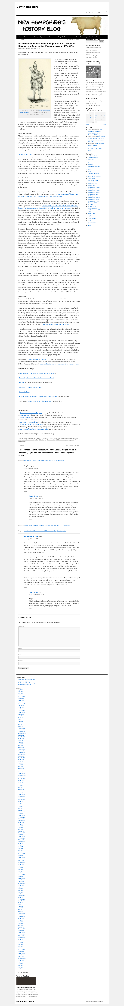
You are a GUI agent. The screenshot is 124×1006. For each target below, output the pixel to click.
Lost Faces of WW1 (92, 175)
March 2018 (21, 789)
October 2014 (21, 860)
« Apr (87, 124)
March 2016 (21, 831)
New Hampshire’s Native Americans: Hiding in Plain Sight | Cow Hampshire (44, 460)
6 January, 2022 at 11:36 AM (36, 594)
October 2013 (21, 881)
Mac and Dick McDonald (73, 39)
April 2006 (20, 967)
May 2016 (20, 827)
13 (104, 115)
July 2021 (20, 719)
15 (90, 117)
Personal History (92, 213)
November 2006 (21, 955)
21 (87, 120)
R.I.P (89, 217)
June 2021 (20, 721)
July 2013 (20, 887)
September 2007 (21, 937)
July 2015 (20, 845)
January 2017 (21, 813)
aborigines (60, 438)
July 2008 (20, 920)
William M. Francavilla (93, 133)
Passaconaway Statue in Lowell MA (30, 387)
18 (98, 117)
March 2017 (21, 810)
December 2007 (21, 932)
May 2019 (20, 765)
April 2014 (20, 871)
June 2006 (20, 963)
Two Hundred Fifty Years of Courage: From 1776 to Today (96, 148)
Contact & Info (28, 37)
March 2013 (21, 894)
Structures (90, 224)
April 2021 (20, 724)
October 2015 (21, 840)
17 (95, 117)
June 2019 (20, 763)
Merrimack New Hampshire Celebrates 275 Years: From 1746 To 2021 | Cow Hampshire (47, 525)
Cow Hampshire (27, 6)
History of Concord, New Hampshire (31, 424)
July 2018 (20, 782)
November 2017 (21, 796)
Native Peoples (35, 438)
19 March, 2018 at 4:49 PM (36, 498)
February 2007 (21, 949)
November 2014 (21, 859)
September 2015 (21, 841)
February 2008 (21, 929)
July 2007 (20, 941)
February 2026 (21, 696)
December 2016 (21, 815)
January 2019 (21, 771)
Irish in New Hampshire (93, 173)
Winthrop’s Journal (26, 417)
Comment (21, 626)
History (89, 168)
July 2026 (20, 689)
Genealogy (90, 164)
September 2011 (21, 901)
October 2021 (21, 714)
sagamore (71, 440)
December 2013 (21, 878)
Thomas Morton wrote (25, 154)
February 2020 (21, 749)
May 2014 (20, 869)
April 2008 (20, 925)
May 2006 (20, 965)
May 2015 (20, 848)
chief (19, 440)
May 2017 (20, 806)
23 (93, 120)
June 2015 (20, 847)
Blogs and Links (48, 37)
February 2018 (21, 791)
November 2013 (21, 880)
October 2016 (21, 819)
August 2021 (21, 717)
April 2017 (20, 808)
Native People (42, 440)
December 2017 (21, 794)
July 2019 (20, 761)
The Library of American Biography (31, 413)
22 (90, 120)
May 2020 (20, 744)
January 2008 (21, 930)
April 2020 (20, 745)
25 (98, 120)
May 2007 (20, 944)
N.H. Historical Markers (93, 182)
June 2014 (20, 867)
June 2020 (20, 742)
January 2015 (21, 855)
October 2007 (21, 935)
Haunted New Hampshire (93, 166)
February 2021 (21, 728)
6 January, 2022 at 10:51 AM (31, 539)
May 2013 (20, 890)
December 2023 (21, 703)
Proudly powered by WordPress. (95, 1001)
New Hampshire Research (96, 37)
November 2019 (21, 754)
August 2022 (21, 707)
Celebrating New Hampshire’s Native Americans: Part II (36, 378)
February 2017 (21, 812)
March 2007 (21, 948)
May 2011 (20, 908)
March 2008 (21, 927)
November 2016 (21, 817)
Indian (28, 440)
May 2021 (20, 723)
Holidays (90, 169)
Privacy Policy (38, 37)
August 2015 (21, 843)
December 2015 (21, 836)
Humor (89, 171)
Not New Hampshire (92, 208)
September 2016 (21, 820)
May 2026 (20, 691)
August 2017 (21, 801)
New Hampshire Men (45, 438)
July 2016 (20, 824)
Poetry (89, 215)
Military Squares (91, 178)
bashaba (75, 438)
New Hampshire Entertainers (94, 189)
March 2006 (21, 969)
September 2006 (21, 958)
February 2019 (21, 770)
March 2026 (21, 695)
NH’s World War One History (79, 37)
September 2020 (21, 737)
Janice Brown (36, 48)
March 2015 (21, 852)
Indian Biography (25, 415)
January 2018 (21, 792)
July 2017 (20, 803)
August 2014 (21, 864)
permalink (23, 441)
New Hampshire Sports (93, 199)
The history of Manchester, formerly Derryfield (34, 429)
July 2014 (20, 866)
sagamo (66, 440)
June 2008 (20, 922)
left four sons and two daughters (37, 359)
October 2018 (21, 777)
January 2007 (21, 951)
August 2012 (21, 897)
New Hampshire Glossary (94, 190)
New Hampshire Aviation (93, 187)
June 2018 (20, 784)
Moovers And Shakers (93, 180)
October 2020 (21, 735)
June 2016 (20, 826)
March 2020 (21, 747)
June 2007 (20, 942)
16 (93, 117)
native (36, 440)
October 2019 (21, 756)
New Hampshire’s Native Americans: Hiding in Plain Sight (37, 373)
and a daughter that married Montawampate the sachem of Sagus (59, 364)
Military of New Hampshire (94, 176)
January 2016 (21, 834)
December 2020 (21, 731)
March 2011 (21, 911)
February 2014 (21, 874)
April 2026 (20, 693)
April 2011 (20, 909)
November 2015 (21, 838)
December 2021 (21, 712)
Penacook (61, 440)
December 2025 (21, 700)
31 (95, 122)
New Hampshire (51, 440)
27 (104, 120)
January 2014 (21, 876)
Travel (89, 225)
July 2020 (20, 740)
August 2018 (21, 780)
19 (101, 117)
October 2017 (21, 798)
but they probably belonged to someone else (56, 324)
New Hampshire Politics (93, 196)
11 (98, 115)
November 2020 (21, 733)
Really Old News (92, 218)
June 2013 (20, 888)
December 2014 (21, 857)
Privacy (31, 1001)
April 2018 (20, 787)
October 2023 (21, 705)
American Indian (68, 438)
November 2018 (21, 775)
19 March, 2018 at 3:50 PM (31, 468)
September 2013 (21, 883)
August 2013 (21, 885)
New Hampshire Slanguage (94, 197)
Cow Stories (90, 159)
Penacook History (24, 392)
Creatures (90, 161)
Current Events (91, 162)
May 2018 (20, 785)
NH (57, 440)
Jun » (104, 124)
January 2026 (21, 698)
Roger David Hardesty (31, 536)
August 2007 (21, 939)
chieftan (24, 440)
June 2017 (20, 805)
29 (90, 122)
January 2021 (21, 730)
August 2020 (21, 738)
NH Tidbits (90, 204)
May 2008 (20, 923)
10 (95, 115)
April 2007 (20, 946)
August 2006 (21, 960)
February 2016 (21, 833)
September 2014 (21, 862)
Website (20, 660)
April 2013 (20, 892)
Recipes (89, 220)
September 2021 (21, 716)
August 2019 (21, 759)
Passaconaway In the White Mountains (39, 401)
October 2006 (21, 956)
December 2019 (21, 752)
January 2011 (21, 915)
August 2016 (21, 822)
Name (20, 648)
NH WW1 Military (92, 206)
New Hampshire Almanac (62, 37)
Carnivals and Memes (93, 157)
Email (20, 654)
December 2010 (21, 916)
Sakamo (21, 382)
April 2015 (20, 850)
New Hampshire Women (93, 201)
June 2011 (20, 906)
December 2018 (21, 773)
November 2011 (21, 899)
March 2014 (21, 873)
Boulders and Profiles (93, 155)
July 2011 (20, 904)
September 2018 (21, 778)
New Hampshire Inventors (94, 192)
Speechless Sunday (92, 222)
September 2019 (21, 758)
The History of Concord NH (28, 422)
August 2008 (21, 918)
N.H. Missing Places (92, 183)
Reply (25, 491)
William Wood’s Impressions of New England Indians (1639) (38, 396)
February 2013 (21, 895)
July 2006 (20, 962)
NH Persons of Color (93, 203)
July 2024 (20, 702)
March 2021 (21, 726)
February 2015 (21, 853)
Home (20, 37)
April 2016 (20, 829)
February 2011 (21, 913)
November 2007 (21, 934)
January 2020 (21, 751)
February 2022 (21, 710)
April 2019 (20, 766)
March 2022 (21, 709)
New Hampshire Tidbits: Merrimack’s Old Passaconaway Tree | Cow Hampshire (45, 531)
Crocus (21, 39)
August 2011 (21, 902)
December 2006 (21, 953)
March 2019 (21, 768)
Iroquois (32, 440)
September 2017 (21, 799)
